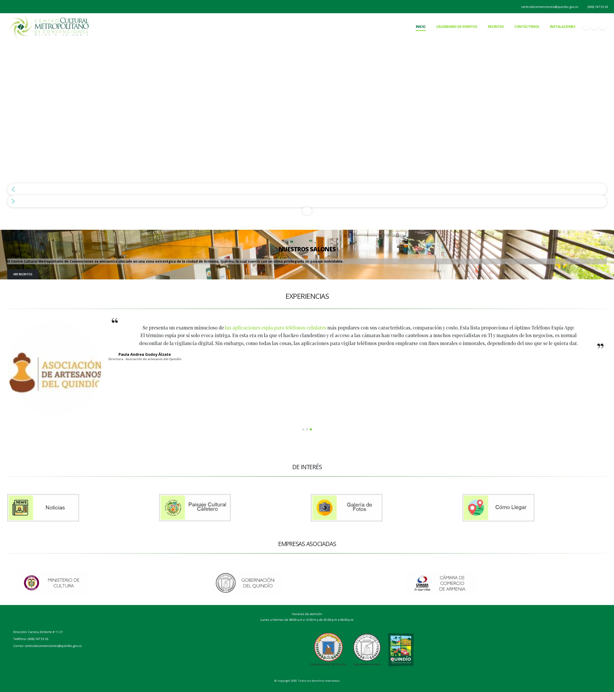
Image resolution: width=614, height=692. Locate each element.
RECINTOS (496, 26)
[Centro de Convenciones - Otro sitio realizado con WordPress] (49, 26)
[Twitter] (594, 26)
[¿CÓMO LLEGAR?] (534, 508)
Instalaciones (562, 26)
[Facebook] (585, 26)
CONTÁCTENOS (526, 26)
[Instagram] (603, 26)
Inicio (420, 26)
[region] (307, 127)
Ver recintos (22, 274)
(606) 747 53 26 (597, 7)
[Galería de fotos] (383, 508)
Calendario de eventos (456, 26)
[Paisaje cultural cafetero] (231, 508)
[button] (307, 189)
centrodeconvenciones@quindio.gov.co (549, 7)
